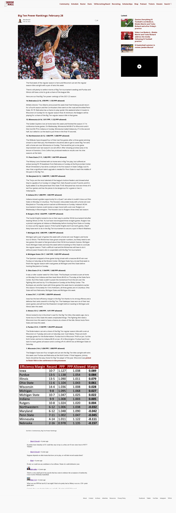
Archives (97, 498)
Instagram (163, 498)
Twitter (149, 498)
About (85, 498)
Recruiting (116, 4)
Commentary (36, 431)
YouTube (155, 498)
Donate (159, 4)
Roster (83, 4)
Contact (91, 498)
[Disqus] (58, 463)
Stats (89, 4)
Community (64, 4)
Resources (113, 498)
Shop (136, 4)
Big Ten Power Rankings (49, 431)
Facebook (142, 498)
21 (97, 20)
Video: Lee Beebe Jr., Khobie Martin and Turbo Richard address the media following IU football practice (146, 36)
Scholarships (127, 4)
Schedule (74, 4)
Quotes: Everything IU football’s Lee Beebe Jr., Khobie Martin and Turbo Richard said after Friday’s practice (145, 24)
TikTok (170, 498)
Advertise (105, 498)
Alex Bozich (26, 20)
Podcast (143, 4)
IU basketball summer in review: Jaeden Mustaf (145, 46)
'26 (102, 4)
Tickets (151, 4)
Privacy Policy (121, 498)
